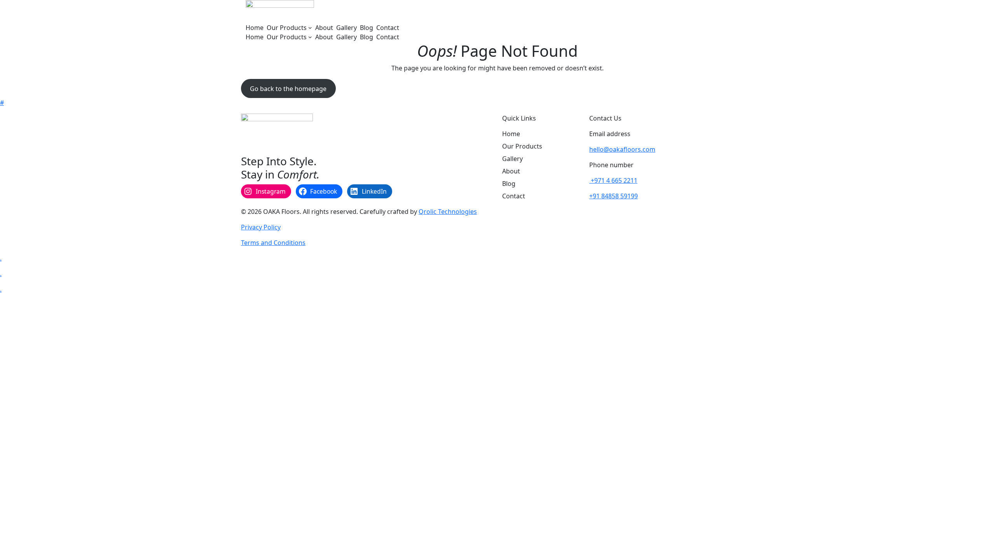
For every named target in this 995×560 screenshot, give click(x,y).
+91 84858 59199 (613, 196)
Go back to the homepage (288, 88)
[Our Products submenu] (310, 28)
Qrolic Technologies (448, 211)
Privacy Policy (261, 227)
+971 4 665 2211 (613, 180)
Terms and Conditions (273, 242)
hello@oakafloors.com (622, 149)
